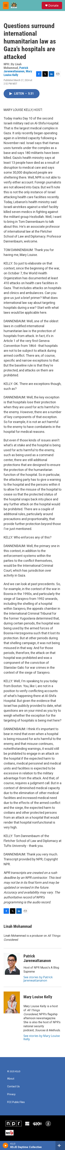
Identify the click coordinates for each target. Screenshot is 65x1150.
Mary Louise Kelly (18, 73)
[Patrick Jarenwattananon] (12, 964)
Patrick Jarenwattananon (16, 69)
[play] (5, 1145)
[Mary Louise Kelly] (12, 1002)
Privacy (11, 1094)
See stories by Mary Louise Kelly (41, 1037)
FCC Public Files (16, 1102)
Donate (53, 5)
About (10, 1078)
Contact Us (13, 1086)
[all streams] (60, 1145)
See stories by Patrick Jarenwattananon (38, 978)
